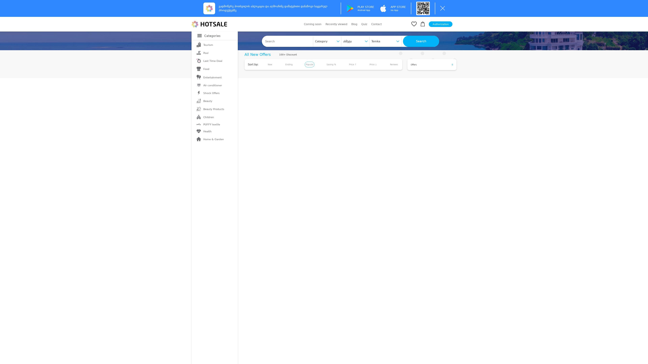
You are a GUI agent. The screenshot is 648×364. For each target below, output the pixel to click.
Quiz (364, 24)
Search (421, 41)
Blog (354, 24)
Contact (376, 24)
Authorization (441, 24)
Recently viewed (336, 24)
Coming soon (312, 24)
